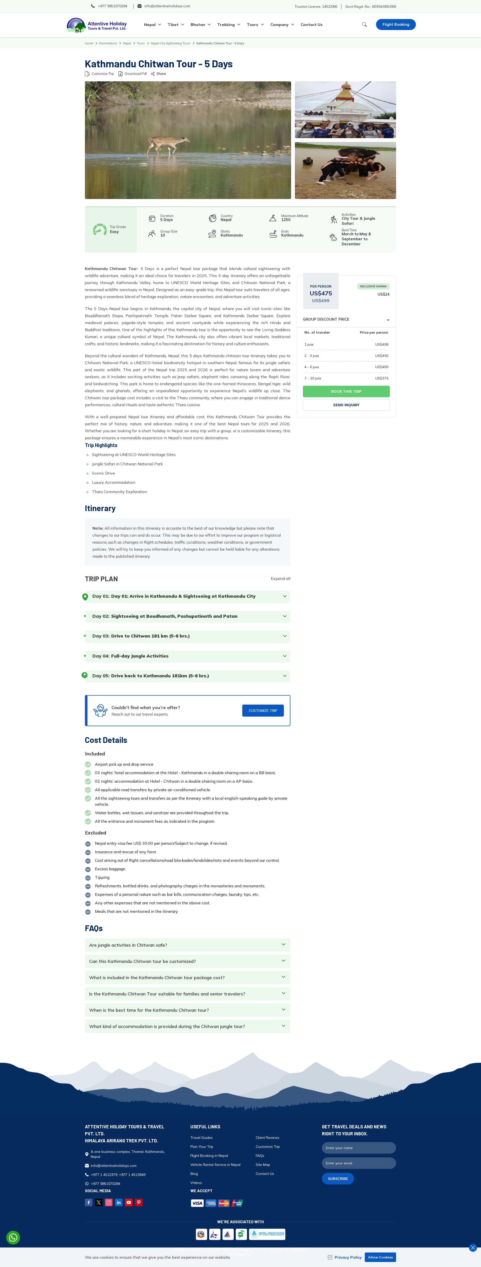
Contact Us (312, 24)
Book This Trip (346, 391)
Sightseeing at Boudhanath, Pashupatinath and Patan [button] (174, 616)
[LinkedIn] (119, 1202)
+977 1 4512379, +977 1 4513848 (118, 1174)
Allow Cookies (380, 1257)
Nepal (127, 43)
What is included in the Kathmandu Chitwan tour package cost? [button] (157, 977)
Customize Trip (103, 74)
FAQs (260, 1155)
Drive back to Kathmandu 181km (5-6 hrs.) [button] (160, 676)
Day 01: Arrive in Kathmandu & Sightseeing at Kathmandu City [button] (183, 596)
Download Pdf (136, 74)
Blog (194, 1173)
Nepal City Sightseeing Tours (170, 43)
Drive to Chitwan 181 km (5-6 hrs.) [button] (150, 636)
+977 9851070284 (105, 1183)
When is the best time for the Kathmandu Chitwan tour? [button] (149, 1010)
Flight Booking (396, 24)
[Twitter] (98, 1202)
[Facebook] (88, 1202)
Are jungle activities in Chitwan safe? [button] (128, 945)
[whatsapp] (13, 1237)
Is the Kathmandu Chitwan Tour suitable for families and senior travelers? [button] (167, 994)
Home (89, 43)
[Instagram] (108, 1202)
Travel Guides (201, 1137)
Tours (141, 43)
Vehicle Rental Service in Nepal (215, 1164)
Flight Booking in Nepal (209, 1155)
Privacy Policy (348, 1257)
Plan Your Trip (201, 1146)
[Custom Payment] (253, 1204)
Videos (196, 1182)
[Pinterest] (139, 1202)
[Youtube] (129, 1202)
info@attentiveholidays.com (114, 1165)
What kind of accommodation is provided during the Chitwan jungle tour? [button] (167, 1026)
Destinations (108, 43)
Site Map (263, 1164)
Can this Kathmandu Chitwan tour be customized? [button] (142, 961)
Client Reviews (267, 1137)
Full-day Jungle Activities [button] (140, 656)
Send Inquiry (346, 405)
